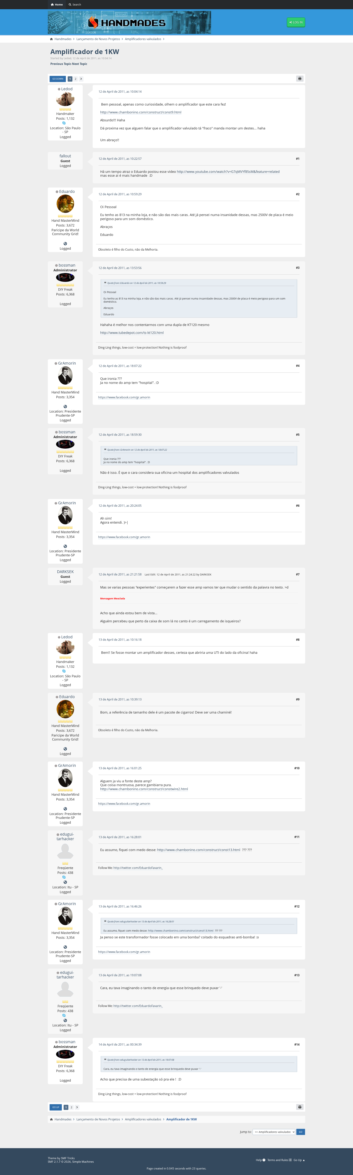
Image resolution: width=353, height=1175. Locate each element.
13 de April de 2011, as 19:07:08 (120, 975)
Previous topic (60, 64)
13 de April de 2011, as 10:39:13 (120, 699)
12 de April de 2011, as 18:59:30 (120, 435)
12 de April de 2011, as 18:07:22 (120, 366)
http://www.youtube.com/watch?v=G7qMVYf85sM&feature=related (228, 171)
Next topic (79, 64)
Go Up (55, 1107)
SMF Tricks (68, 1158)
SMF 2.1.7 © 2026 (59, 1161)
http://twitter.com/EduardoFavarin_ (138, 868)
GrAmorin (67, 363)
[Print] (300, 78)
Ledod (67, 88)
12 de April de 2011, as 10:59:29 (120, 194)
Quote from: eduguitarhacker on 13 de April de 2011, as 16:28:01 (140, 921)
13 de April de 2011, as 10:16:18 (120, 640)
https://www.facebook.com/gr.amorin (124, 397)
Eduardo (67, 191)
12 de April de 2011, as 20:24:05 (120, 506)
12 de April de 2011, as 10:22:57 (120, 159)
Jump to (245, 1132)
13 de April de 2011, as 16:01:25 (120, 768)
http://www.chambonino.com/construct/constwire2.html (144, 789)
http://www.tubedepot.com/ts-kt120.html (132, 332)
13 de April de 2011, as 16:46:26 (120, 906)
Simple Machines (83, 1161)
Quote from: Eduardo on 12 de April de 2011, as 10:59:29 (136, 283)
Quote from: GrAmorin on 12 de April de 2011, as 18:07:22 (137, 449)
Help (259, 1160)
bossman (67, 265)
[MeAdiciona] (65, 882)
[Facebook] (65, 407)
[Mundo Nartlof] (65, 244)
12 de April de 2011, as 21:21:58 (120, 574)
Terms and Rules (278, 1160)
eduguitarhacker (65, 836)
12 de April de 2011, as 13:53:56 (120, 268)
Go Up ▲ (299, 1160)
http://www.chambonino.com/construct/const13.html (198, 850)
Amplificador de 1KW (84, 51)
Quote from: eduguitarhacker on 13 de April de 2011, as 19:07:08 (140, 1059)
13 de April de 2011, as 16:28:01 (120, 837)
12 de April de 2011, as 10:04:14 (120, 92)
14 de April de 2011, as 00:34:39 (120, 1044)
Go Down (57, 78)
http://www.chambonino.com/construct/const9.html (140, 112)
